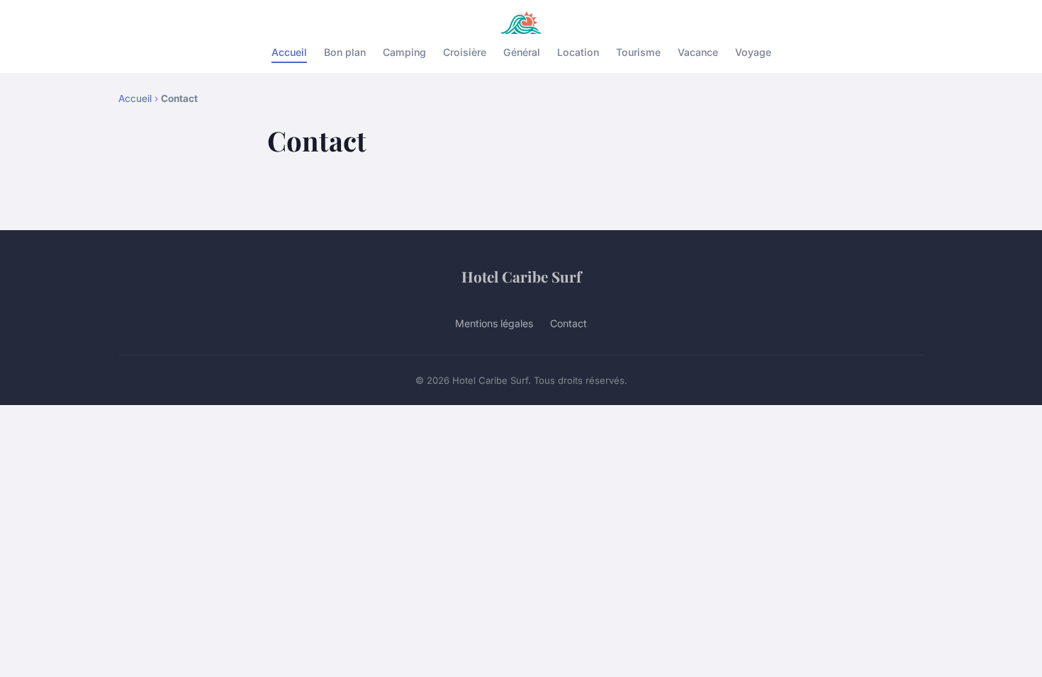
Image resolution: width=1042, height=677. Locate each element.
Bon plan (345, 52)
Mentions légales (494, 323)
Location (578, 52)
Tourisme (638, 52)
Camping (404, 52)
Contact (568, 323)
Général (521, 52)
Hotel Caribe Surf (521, 276)
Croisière (464, 52)
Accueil (289, 52)
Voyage (753, 52)
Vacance (698, 52)
